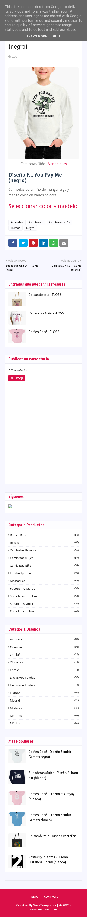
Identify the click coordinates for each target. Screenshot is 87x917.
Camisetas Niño (59, 222)
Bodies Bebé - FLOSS (44, 332)
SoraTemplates (44, 905)
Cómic (44, 670)
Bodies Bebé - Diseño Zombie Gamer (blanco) (50, 817)
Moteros (44, 716)
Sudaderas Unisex (44, 611)
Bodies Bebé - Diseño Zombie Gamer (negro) (50, 754)
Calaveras (44, 647)
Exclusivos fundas (44, 677)
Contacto (51, 896)
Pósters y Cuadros (44, 588)
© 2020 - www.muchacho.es (50, 907)
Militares (44, 708)
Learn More (37, 36)
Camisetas (36, 222)
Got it (57, 36)
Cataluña (44, 655)
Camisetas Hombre (44, 550)
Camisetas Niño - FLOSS (46, 313)
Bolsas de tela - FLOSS (45, 295)
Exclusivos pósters (44, 685)
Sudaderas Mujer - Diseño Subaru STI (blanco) (53, 775)
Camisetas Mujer (44, 558)
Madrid (44, 700)
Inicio (34, 896)
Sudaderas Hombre (44, 596)
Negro (30, 228)
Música (44, 723)
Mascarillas (44, 581)
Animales (17, 222)
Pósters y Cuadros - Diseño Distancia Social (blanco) (48, 859)
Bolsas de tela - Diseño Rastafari (52, 836)
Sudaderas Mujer (44, 604)
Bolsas (44, 543)
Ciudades (44, 662)
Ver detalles (57, 163)
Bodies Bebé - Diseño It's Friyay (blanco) (51, 796)
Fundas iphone (44, 573)
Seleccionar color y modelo (42, 206)
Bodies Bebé (44, 535)
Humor (15, 228)
